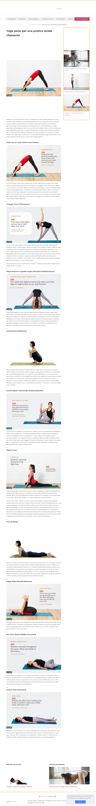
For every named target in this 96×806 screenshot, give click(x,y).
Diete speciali (61, 19)
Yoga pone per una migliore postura (75, 92)
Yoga (38, 24)
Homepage (32, 24)
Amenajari (14, 801)
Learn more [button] (88, 798)
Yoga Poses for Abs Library (19, 786)
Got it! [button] (80, 801)
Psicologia (22, 19)
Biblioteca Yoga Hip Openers (63, 786)
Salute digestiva (34, 19)
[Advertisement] (30, 9)
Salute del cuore (47, 19)
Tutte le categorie (82, 19)
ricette (70, 19)
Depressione (12, 19)
